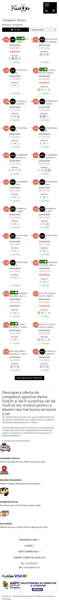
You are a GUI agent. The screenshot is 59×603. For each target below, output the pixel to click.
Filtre (16, 29)
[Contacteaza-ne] (46, 11)
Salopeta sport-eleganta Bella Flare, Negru (14, 209)
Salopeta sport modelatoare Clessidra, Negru (14, 40)
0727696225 (31, 563)
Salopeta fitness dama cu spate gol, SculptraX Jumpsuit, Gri (15, 102)
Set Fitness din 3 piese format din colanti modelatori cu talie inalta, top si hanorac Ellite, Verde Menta (44, 325)
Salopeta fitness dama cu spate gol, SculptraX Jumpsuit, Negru (44, 352)
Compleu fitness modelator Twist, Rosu (15, 183)
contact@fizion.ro (31, 567)
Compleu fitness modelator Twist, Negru (44, 183)
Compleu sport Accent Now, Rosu (44, 236)
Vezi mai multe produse (29, 378)
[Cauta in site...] (46, 16)
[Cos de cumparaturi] (54, 11)
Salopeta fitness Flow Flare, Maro (15, 129)
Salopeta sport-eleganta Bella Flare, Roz (44, 209)
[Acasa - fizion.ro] (20, 7)
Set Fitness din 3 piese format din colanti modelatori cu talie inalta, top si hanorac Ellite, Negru (44, 71)
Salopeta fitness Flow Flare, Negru (15, 71)
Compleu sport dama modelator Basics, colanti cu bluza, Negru (15, 325)
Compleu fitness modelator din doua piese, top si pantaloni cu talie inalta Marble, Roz (15, 294)
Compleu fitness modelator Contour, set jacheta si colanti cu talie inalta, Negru (15, 156)
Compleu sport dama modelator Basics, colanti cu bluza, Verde (15, 352)
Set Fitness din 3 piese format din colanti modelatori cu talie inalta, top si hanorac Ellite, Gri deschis (44, 294)
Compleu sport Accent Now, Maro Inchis (14, 236)
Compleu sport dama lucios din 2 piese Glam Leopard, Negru (44, 40)
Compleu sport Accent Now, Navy (14, 263)
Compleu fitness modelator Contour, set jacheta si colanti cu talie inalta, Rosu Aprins (44, 156)
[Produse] (47, 6)
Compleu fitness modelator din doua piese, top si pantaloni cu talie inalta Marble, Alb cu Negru (44, 263)
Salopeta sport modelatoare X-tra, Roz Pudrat (44, 102)
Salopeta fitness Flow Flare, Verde (44, 129)
